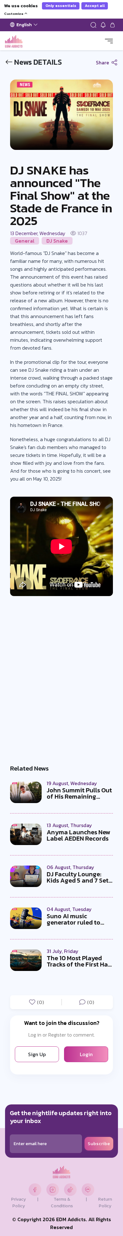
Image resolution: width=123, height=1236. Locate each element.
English (24, 24)
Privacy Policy (18, 1202)
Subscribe (99, 1143)
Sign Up (37, 1054)
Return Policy (105, 1202)
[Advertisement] (61, 676)
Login (86, 1054)
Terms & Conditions (62, 1202)
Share (103, 62)
